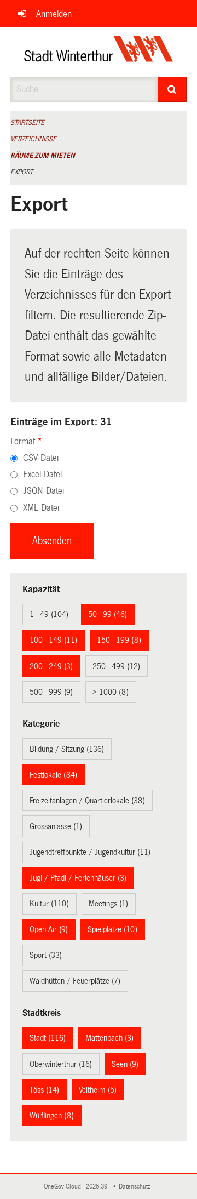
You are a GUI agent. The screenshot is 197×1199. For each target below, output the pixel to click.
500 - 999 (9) (51, 692)
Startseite (27, 123)
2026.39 (97, 1186)
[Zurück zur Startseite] (98, 52)
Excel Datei (42, 474)
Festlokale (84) (53, 774)
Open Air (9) (49, 929)
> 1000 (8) (110, 692)
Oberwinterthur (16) (61, 1064)
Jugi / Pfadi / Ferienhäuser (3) (78, 877)
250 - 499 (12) (116, 666)
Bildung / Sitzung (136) (67, 749)
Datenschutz (136, 1186)
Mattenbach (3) (109, 1038)
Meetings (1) (108, 903)
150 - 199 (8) (119, 640)
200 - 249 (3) (51, 666)
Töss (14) (44, 1090)
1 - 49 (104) (49, 614)
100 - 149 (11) (53, 640)
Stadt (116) (48, 1038)
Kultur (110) (49, 903)
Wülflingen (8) (52, 1115)
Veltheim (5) (98, 1090)
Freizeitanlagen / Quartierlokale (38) (87, 800)
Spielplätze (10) (112, 929)
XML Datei (41, 507)
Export (21, 172)
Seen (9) (125, 1064)
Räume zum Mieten (42, 155)
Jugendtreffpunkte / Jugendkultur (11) (90, 852)
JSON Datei (43, 490)
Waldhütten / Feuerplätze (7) (75, 981)
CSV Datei (41, 458)
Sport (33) (46, 955)
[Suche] (172, 89)
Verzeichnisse (33, 139)
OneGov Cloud (64, 1186)
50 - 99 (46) (107, 614)
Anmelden (54, 14)
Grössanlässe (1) (56, 826)
